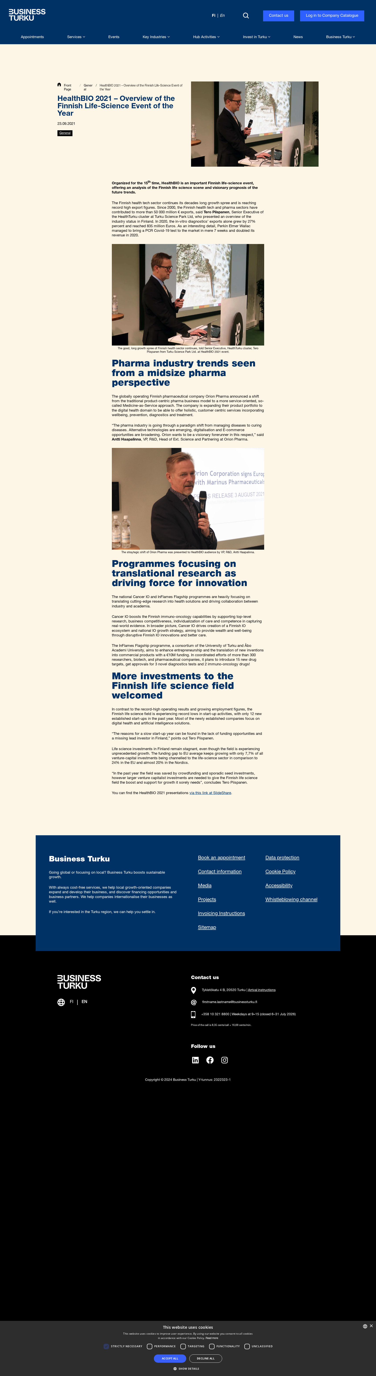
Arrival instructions (262, 990)
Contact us (278, 16)
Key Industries (155, 37)
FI (71, 1002)
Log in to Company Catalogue (332, 16)
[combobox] (365, 1326)
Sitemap (207, 927)
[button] (188, 1368)
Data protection (282, 858)
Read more (212, 1338)
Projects (207, 900)
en (222, 16)
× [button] (371, 1326)
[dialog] (188, 1348)
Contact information (220, 872)
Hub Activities (205, 37)
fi (213, 16)
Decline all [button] (206, 1358)
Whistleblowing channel (291, 900)
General (64, 133)
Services (75, 37)
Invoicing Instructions (221, 914)
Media (205, 886)
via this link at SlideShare (210, 793)
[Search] (246, 16)
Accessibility (278, 886)
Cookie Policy (280, 872)
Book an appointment (221, 858)
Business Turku (339, 37)
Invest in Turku (255, 37)
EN (84, 1002)
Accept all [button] (170, 1358)
